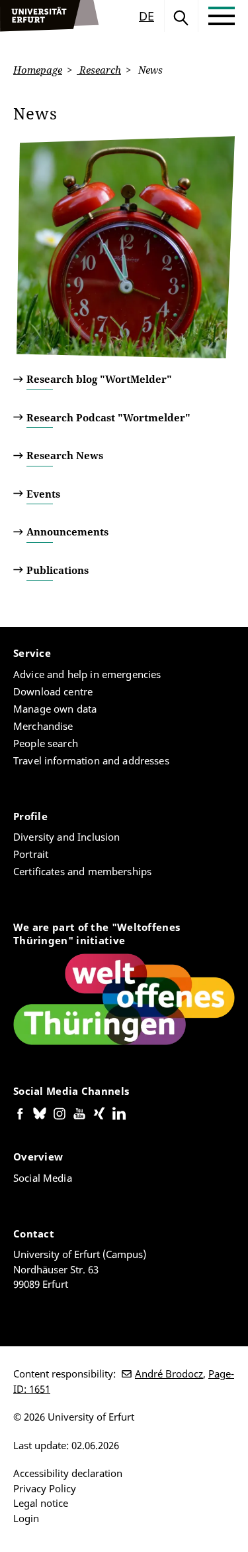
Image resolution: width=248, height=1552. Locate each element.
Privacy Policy (44, 1488)
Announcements (67, 531)
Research (99, 69)
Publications (57, 570)
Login (26, 1518)
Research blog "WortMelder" (99, 379)
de (146, 16)
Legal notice (40, 1503)
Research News (64, 455)
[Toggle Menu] (221, 16)
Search (181, 16)
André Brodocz (169, 1373)
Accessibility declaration (67, 1473)
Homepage (37, 69)
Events (43, 493)
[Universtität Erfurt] (49, 16)
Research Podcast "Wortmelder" (108, 417)
